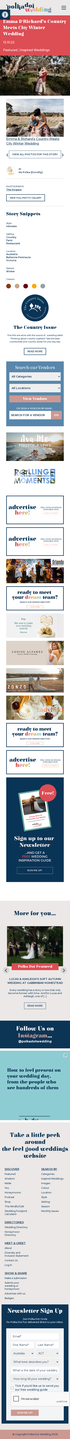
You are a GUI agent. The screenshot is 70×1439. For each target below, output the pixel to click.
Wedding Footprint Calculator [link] (16, 1213)
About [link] (8, 1248)
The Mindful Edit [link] (14, 1206)
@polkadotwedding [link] (35, 1041)
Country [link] (11, 237)
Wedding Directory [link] (16, 1227)
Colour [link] (45, 1187)
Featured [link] (10, 50)
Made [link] (8, 1183)
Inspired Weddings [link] (35, 50)
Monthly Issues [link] (50, 1211)
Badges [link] (9, 1298)
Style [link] (44, 1197)
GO (56, 415)
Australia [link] (12, 254)
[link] (5, 15)
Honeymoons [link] (13, 1192)
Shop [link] (7, 1201)
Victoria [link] (11, 260)
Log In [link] (8, 1265)
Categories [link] (47, 1174)
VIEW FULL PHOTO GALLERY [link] (25, 197)
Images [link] (45, 1183)
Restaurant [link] (13, 243)
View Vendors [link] (35, 399)
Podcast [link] (9, 1197)
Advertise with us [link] (15, 1293)
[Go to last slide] (6, 970)
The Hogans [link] (14, 189)
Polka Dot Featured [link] (35, 967)
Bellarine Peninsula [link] (18, 257)
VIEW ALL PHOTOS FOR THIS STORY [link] (35, 154)
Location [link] (46, 1192)
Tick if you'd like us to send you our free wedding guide (37, 1387)
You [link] (7, 1187)
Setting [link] (45, 1201)
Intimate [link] (11, 226)
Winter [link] (10, 271)
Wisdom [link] (10, 1178)
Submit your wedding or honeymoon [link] (12, 1285)
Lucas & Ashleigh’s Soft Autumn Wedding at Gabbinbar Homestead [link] (35, 981)
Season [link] (45, 1206)
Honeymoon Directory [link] (12, 1233)
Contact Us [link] (11, 1260)
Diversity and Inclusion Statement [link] (17, 1254)
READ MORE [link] (35, 351)
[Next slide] (64, 970)
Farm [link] (9, 240)
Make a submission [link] (16, 1278)
